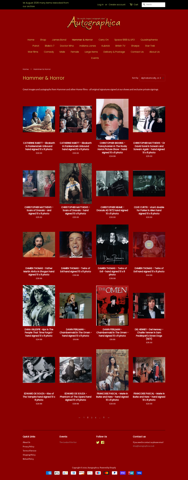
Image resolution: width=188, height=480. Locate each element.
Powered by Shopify (108, 468)
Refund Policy (28, 459)
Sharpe (135, 45)
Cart (136, 4)
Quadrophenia (149, 39)
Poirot (36, 45)
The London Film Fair (68, 442)
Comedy (49, 52)
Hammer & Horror (82, 39)
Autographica (93, 468)
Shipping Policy (29, 455)
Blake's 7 (49, 45)
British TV (120, 45)
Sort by (135, 78)
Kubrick (106, 45)
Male (62, 52)
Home (31, 39)
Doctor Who (67, 45)
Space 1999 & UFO (124, 39)
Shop (43, 39)
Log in (100, 4)
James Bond (59, 39)
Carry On (104, 39)
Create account (117, 4)
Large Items (91, 52)
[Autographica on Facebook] (102, 443)
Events (95, 58)
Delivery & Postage (114, 52)
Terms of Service (29, 451)
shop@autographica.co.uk (143, 446)
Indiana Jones (88, 45)
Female (75, 52)
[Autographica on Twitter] (97, 443)
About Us (154, 52)
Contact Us (137, 52)
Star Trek (150, 45)
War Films (33, 52)
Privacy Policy (28, 447)
